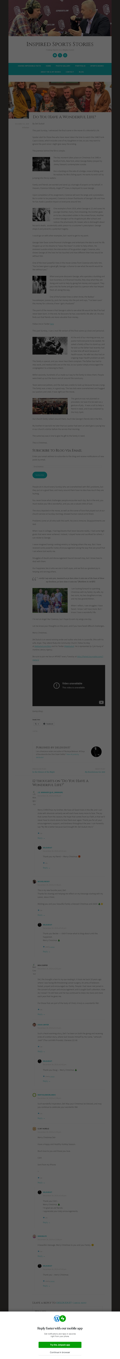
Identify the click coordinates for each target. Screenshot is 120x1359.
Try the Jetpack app (60, 1345)
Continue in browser (60, 1352)
